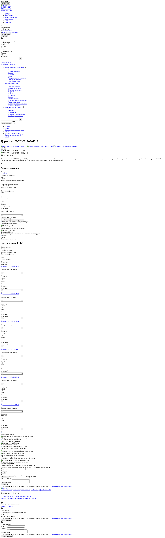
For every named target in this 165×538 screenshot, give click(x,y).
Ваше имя (4, 514)
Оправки (11, 92)
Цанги (10, 93)
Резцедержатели (13, 98)
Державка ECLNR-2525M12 (10, 294)
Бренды (7, 14)
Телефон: (4, 471)
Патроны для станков (15, 90)
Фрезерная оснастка (14, 88)
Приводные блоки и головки (17, 104)
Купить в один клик (17, 220)
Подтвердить (5, 3)
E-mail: (3, 473)
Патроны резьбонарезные (16, 114)
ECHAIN (4, 173)
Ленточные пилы (14, 81)
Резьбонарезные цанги (15, 116)
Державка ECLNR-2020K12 (10, 266)
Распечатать (5, 164)
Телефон (3, 528)
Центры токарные (14, 105)
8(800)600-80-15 (6, 62)
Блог (6, 20)
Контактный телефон (8, 516)
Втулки (10, 97)
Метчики (11, 110)
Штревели (11, 95)
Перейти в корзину (7, 506)
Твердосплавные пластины (17, 78)
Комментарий (5, 532)
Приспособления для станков (18, 100)
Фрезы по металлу (14, 71)
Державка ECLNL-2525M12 (10, 377)
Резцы (10, 76)
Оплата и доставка (11, 17)
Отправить (5, 484)
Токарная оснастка (14, 86)
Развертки (11, 74)
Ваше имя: (4, 469)
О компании (9, 15)
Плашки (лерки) (13, 112)
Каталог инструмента (8, 64)
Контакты (8, 22)
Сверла (10, 73)
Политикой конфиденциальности (62, 486)
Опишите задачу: (6, 482)
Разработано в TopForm (29, 498)
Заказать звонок (6, 123)
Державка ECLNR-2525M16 (10, 321)
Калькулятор (9, 19)
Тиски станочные (14, 102)
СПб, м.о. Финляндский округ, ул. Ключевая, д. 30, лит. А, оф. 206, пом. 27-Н (26, 490)
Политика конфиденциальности (11, 498)
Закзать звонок (6, 34)
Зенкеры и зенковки (14, 79)
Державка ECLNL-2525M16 (10, 405)
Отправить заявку (7, 536)
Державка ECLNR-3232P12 (10, 349)
